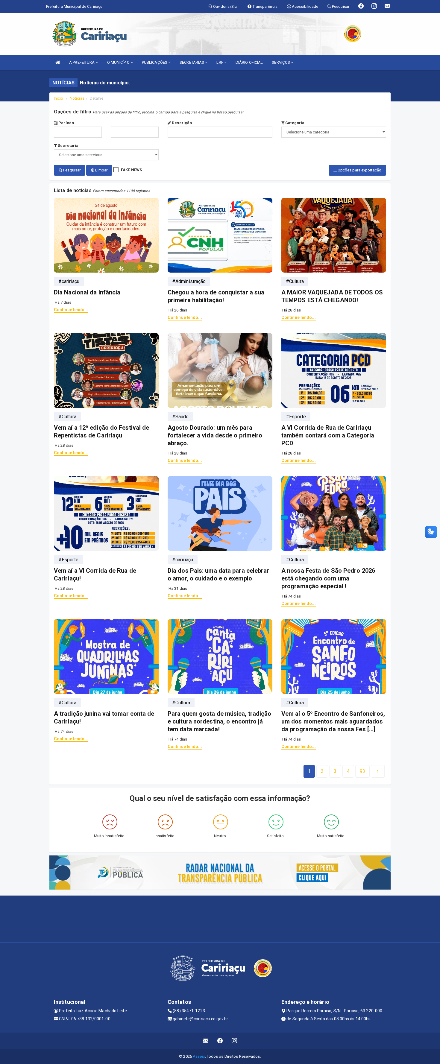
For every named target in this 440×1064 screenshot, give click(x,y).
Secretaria (67, 145)
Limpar (100, 170)
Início (58, 98)
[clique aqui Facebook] (220, 1041)
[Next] (378, 771)
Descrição (181, 123)
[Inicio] (57, 62)
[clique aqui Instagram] (234, 1041)
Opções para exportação (359, 170)
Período (65, 123)
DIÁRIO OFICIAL (249, 62)
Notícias (77, 98)
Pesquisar (71, 170)
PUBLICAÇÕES (155, 62)
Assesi (199, 1056)
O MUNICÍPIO (119, 62)
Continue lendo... (71, 309)
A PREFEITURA (82, 62)
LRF (220, 62)
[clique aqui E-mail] (206, 1041)
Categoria (294, 123)
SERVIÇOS (281, 62)
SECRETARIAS (192, 62)
